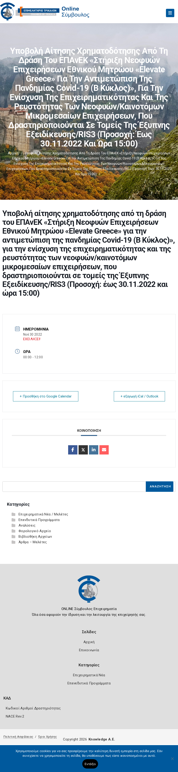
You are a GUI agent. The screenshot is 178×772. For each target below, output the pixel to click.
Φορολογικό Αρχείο (35, 531)
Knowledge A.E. (102, 739)
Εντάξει (90, 764)
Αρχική (13, 153)
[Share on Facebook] (72, 449)
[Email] (104, 449)
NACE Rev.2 (15, 716)
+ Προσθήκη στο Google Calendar (46, 396)
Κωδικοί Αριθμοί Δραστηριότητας (33, 708)
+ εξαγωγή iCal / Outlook (139, 396)
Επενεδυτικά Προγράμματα (89, 683)
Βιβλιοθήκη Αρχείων (35, 536)
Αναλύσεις (27, 525)
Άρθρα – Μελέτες (33, 542)
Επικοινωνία (89, 650)
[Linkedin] (93, 449)
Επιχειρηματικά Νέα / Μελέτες (43, 514)
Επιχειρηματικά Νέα (89, 675)
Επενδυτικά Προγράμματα (39, 520)
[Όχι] (172, 761)
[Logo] (89, 592)
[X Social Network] (83, 449)
